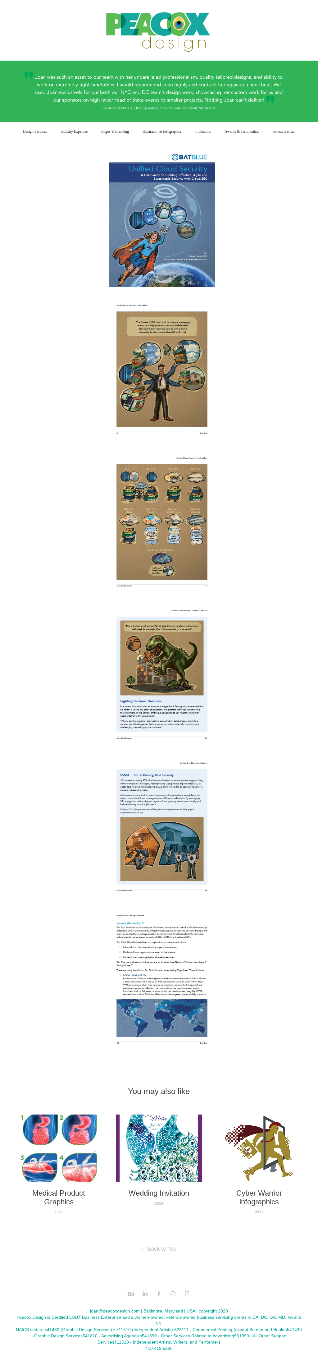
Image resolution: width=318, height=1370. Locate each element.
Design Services (35, 131)
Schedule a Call (284, 131)
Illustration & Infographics (162, 131)
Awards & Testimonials (242, 131)
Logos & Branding (115, 131)
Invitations (203, 131)
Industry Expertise (74, 131)
